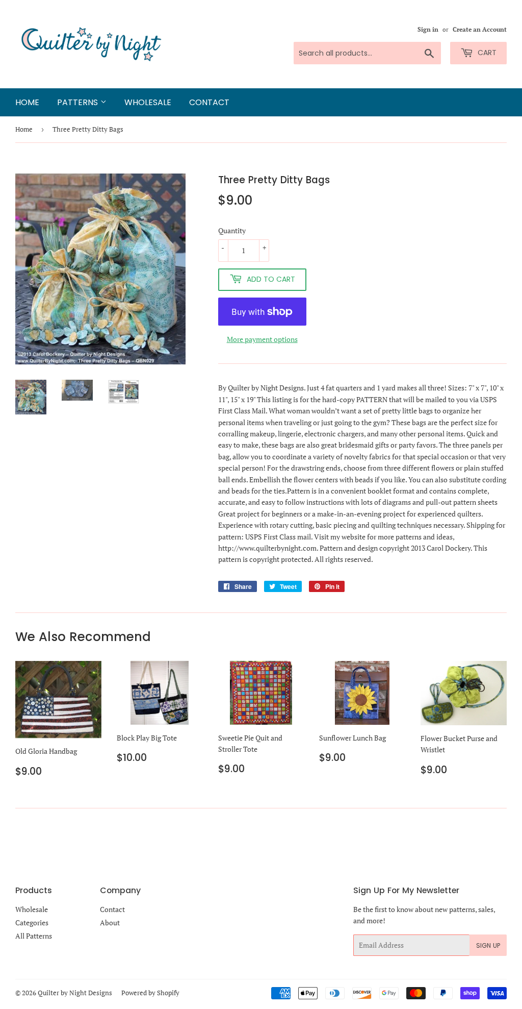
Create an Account (480, 29)
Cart (486, 52)
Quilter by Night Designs (75, 992)
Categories (31, 922)
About (110, 922)
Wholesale (147, 102)
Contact (209, 102)
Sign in (427, 29)
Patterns (78, 102)
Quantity (232, 230)
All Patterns (33, 936)
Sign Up (488, 945)
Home (27, 102)
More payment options (262, 339)
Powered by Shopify (150, 992)
